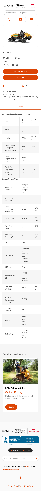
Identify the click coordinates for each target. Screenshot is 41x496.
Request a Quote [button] (20, 71)
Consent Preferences (10, 470)
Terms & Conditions (26, 486)
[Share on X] (8, 65)
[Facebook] (20, 477)
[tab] (20, 114)
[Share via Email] (12, 65)
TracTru (27, 466)
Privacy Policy (13, 486)
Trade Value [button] (20, 78)
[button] (9, 19)
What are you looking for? (16, 13)
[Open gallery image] (20, 36)
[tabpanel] (20, 36)
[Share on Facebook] (4, 65)
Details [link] (11, 407)
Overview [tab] (20, 106)
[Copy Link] (17, 65)
